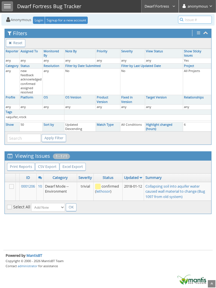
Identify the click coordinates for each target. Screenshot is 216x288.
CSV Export (47, 166)
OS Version (73, 97)
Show (10, 125)
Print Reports (21, 166)
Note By (71, 51)
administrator (27, 266)
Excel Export (72, 166)
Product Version (102, 99)
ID (28, 177)
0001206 (28, 186)
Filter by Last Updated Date (141, 66)
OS (46, 97)
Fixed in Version (127, 99)
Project (189, 66)
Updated (131, 177)
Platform (27, 97)
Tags (9, 112)
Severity (127, 51)
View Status (154, 51)
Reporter (12, 51)
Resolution (51, 66)
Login (39, 20)
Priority (102, 51)
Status (25, 66)
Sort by (49, 125)
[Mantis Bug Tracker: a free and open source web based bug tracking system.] (191, 279)
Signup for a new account (66, 20)
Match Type (105, 125)
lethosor (103, 191)
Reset (17, 42)
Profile (10, 97)
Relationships (194, 97)
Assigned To (29, 51)
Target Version (156, 97)
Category (12, 66)
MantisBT (34, 255)
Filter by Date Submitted (83, 66)
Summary (153, 177)
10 (40, 186)
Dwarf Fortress (157, 6)
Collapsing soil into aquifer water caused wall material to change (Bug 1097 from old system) (175, 191)
